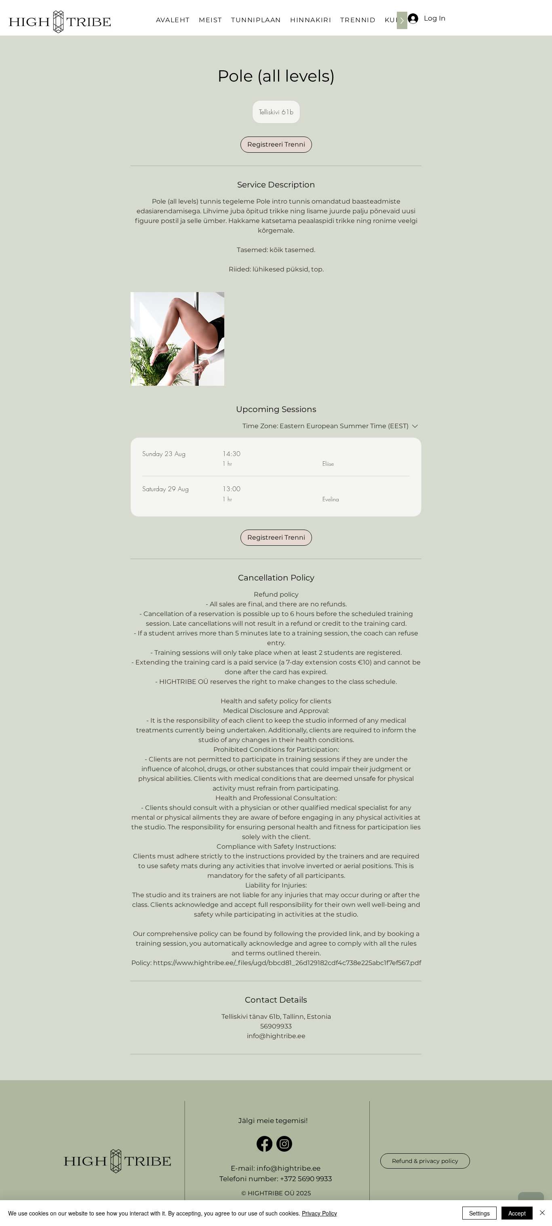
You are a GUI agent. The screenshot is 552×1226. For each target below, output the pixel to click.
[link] (276, 145)
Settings (479, 1213)
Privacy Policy (319, 1213)
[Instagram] (284, 1144)
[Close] (542, 1213)
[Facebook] (264, 1144)
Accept (517, 1213)
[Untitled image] (177, 339)
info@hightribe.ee (288, 1168)
